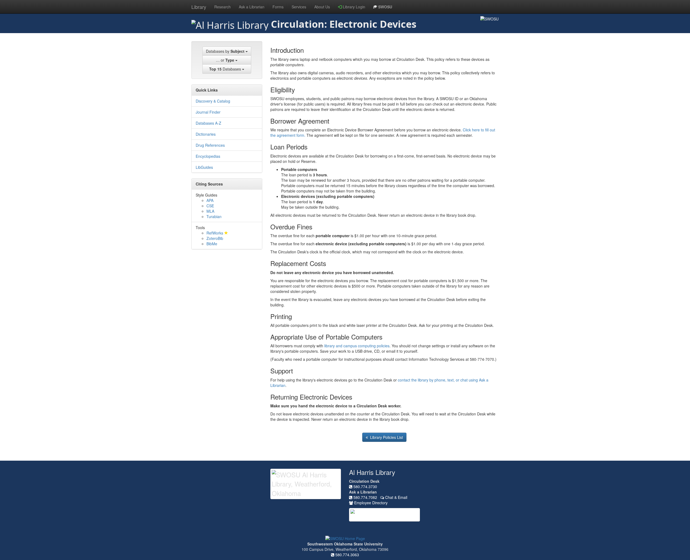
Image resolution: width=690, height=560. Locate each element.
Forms (278, 6)
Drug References (210, 145)
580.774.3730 (364, 486)
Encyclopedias (208, 156)
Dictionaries (206, 134)
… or (225, 60)
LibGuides (204, 167)
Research (222, 6)
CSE (210, 205)
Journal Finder (208, 112)
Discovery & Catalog (213, 101)
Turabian (214, 216)
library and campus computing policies (356, 345)
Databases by (225, 51)
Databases (225, 69)
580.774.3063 (346, 554)
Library (198, 6)
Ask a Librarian (251, 6)
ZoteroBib (214, 238)
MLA (210, 211)
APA (209, 200)
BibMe (211, 243)
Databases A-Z (208, 123)
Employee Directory (370, 502)
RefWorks (215, 233)
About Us (322, 6)
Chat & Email (395, 497)
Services (299, 6)
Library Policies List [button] (385, 437)
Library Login (353, 6)
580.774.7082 (364, 497)
